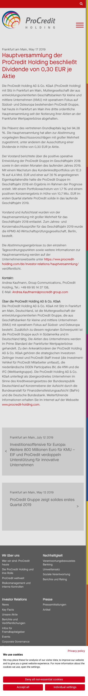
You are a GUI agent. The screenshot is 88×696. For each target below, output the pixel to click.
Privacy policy (76, 651)
